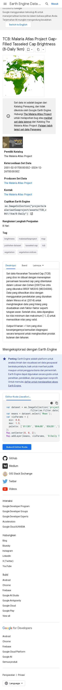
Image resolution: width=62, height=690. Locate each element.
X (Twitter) (8, 561)
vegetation (9, 252)
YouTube (7, 566)
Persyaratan (9, 675)
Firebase (7, 590)
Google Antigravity (12, 600)
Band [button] (24, 265)
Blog (5, 540)
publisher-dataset (12, 245)
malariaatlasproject (28, 239)
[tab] (11, 265)
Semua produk (10, 662)
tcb (43, 245)
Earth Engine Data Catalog (26, 4)
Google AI (7, 656)
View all (6, 616)
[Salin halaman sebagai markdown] (38, 49)
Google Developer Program (16, 506)
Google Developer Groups (15, 511)
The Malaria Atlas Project (38, 114)
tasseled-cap (31, 245)
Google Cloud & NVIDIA (14, 526)
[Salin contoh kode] (56, 403)
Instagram (8, 551)
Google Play (8, 610)
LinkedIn (7, 556)
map (43, 239)
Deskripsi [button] (11, 265)
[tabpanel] (31, 305)
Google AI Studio (11, 595)
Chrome (7, 585)
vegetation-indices (27, 252)
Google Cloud (9, 605)
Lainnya (37, 265)
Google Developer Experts (15, 516)
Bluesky (6, 545)
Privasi (21, 675)
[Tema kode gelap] (51, 403)
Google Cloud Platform (14, 651)
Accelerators (9, 521)
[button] (18, 396)
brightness (9, 239)
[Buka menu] (5, 4)
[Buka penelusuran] (47, 4)
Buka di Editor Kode (17, 447)
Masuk (54, 4)
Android (6, 580)
